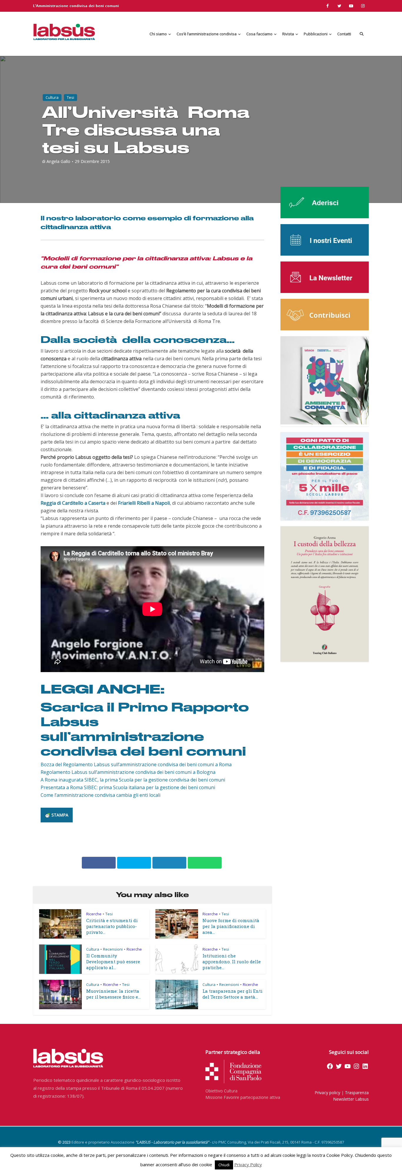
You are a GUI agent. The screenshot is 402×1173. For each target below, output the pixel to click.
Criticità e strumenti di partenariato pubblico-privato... (112, 926)
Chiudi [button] (224, 1164)
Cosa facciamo (259, 33)
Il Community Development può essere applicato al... (113, 961)
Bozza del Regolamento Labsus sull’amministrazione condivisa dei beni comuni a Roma (136, 764)
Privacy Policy (248, 1164)
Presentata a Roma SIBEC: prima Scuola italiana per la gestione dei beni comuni (128, 787)
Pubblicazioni (316, 33)
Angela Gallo (58, 161)
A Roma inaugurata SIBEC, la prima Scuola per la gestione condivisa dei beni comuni (133, 780)
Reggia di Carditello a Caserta (73, 503)
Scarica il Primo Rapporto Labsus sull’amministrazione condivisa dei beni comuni (145, 728)
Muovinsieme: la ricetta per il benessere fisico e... (113, 994)
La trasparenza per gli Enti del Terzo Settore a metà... (232, 994)
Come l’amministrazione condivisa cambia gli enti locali (100, 795)
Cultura (52, 97)
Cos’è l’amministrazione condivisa (207, 33)
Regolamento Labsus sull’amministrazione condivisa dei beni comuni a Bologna (128, 772)
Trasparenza (357, 1092)
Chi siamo (158, 33)
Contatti (344, 33)
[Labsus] (64, 32)
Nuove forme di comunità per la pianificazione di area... (230, 926)
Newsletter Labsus (351, 1099)
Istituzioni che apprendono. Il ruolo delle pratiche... (231, 961)
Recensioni (113, 949)
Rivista (288, 33)
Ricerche (94, 914)
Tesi (70, 97)
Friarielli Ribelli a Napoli (144, 503)
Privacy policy (327, 1092)
